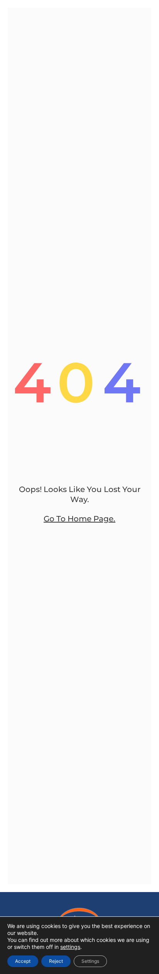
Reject (56, 961)
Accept (22, 961)
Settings (90, 961)
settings (70, 946)
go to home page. (79, 518)
